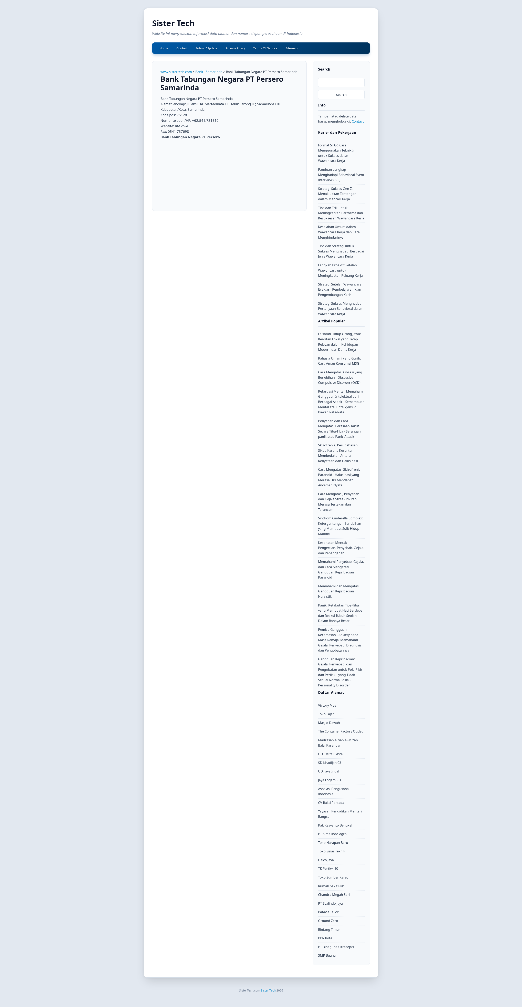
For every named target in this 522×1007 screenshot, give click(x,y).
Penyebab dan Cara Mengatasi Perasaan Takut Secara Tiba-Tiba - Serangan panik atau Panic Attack (339, 429)
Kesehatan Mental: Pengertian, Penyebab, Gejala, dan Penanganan (341, 547)
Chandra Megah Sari (334, 894)
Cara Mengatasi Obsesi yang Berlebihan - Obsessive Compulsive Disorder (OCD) (340, 377)
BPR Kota (325, 938)
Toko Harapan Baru (333, 842)
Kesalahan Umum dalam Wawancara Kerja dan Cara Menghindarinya (339, 232)
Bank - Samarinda (208, 72)
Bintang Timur (329, 929)
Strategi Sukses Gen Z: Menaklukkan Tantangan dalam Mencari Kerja (337, 193)
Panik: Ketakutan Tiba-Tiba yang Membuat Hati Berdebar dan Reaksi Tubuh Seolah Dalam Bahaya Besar (341, 613)
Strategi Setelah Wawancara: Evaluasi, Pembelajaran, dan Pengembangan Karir (340, 289)
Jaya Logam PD (329, 780)
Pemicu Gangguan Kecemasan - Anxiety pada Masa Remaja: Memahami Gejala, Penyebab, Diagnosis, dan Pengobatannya (340, 640)
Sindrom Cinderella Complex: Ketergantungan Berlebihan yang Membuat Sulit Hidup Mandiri (340, 526)
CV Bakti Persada (331, 802)
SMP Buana (327, 955)
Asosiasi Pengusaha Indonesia (333, 791)
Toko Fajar (326, 714)
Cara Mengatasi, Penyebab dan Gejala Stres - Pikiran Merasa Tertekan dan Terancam (338, 502)
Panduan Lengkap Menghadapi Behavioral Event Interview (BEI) (341, 174)
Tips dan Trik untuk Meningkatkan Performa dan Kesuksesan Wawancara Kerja (341, 213)
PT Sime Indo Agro (332, 834)
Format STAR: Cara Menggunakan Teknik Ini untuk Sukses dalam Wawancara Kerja (337, 153)
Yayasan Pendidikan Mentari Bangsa (340, 814)
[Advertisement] (194, 172)
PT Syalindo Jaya (330, 903)
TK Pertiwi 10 (328, 868)
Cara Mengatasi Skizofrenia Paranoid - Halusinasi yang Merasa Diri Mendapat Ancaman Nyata (339, 477)
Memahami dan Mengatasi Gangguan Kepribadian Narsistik (338, 591)
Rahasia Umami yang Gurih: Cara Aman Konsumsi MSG (339, 361)
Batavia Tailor (328, 912)
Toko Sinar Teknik (331, 851)
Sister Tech (173, 23)
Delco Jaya (326, 860)
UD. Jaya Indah (329, 771)
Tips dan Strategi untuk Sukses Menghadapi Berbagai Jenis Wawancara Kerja (341, 251)
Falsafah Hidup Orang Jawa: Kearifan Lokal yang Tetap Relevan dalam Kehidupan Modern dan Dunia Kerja (339, 342)
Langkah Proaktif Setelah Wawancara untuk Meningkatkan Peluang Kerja (340, 270)
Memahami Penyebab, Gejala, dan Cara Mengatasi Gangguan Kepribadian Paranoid (341, 569)
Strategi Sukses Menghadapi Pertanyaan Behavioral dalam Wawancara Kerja (340, 308)
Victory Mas (327, 705)
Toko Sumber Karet (333, 877)
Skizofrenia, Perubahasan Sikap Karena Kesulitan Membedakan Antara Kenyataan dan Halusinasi (338, 453)
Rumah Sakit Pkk (331, 886)
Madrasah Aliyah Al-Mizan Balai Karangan (338, 743)
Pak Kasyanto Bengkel (335, 825)
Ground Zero (328, 920)
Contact (358, 121)
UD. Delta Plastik (331, 754)
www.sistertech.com (176, 72)
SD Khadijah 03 (329, 762)
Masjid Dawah (329, 722)
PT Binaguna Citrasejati (336, 947)
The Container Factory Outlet (340, 731)
